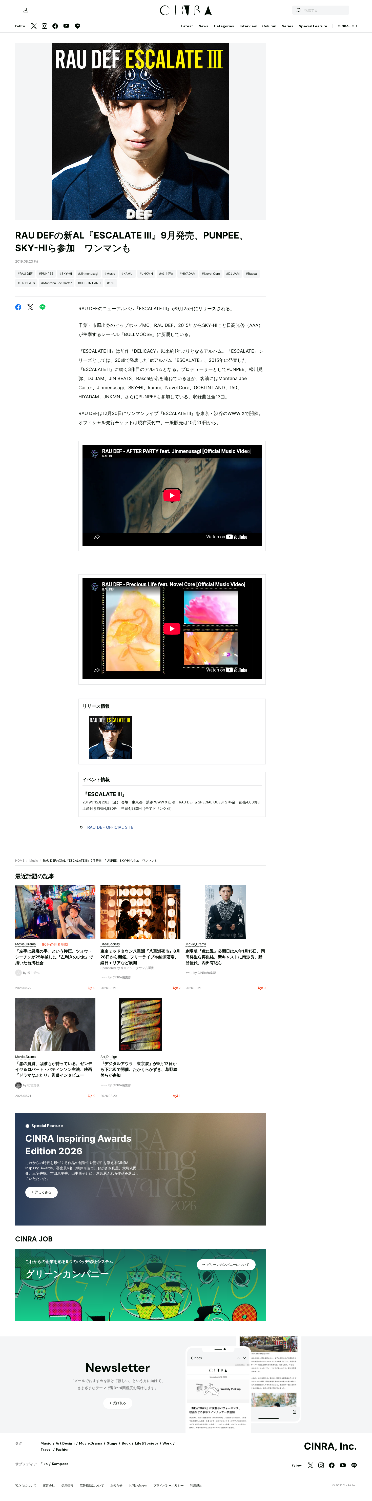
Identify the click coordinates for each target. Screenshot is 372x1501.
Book (126, 1443)
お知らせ (116, 1485)
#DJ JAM (233, 273)
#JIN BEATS (26, 283)
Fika (44, 1464)
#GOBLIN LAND (89, 283)
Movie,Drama (90, 1443)
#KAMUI (127, 273)
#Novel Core (211, 273)
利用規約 (196, 1485)
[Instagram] (44, 26)
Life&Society (146, 1443)
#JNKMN (146, 273)
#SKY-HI (65, 273)
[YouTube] (66, 26)
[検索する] (298, 10)
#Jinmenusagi (88, 273)
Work (167, 1443)
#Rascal (252, 273)
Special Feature (313, 26)
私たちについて (25, 1485)
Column (269, 26)
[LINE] (77, 26)
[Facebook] (55, 26)
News (203, 26)
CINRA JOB (347, 26)
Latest (187, 26)
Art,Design (65, 1443)
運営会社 (49, 1485)
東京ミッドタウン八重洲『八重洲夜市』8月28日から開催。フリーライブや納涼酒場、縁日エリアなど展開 (140, 957)
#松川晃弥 (166, 273)
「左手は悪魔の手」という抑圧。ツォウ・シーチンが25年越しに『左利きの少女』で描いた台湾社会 (54, 957)
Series (287, 26)
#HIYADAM (188, 273)
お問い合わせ (138, 1485)
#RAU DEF (25, 273)
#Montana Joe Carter (56, 283)
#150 (110, 283)
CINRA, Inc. (330, 1446)
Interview (248, 26)
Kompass (60, 1464)
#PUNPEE (46, 273)
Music (33, 860)
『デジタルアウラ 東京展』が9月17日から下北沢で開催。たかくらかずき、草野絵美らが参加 (138, 1069)
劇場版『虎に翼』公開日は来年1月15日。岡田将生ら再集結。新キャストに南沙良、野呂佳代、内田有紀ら (225, 957)
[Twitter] (34, 26)
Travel (46, 1449)
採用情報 (67, 1485)
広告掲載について (92, 1485)
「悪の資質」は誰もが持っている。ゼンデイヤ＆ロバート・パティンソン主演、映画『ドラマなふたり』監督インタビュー (53, 1069)
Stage (112, 1443)
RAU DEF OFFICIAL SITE (110, 827)
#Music (110, 273)
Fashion (63, 1449)
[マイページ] (26, 10)
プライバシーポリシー (168, 1485)
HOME (19, 860)
